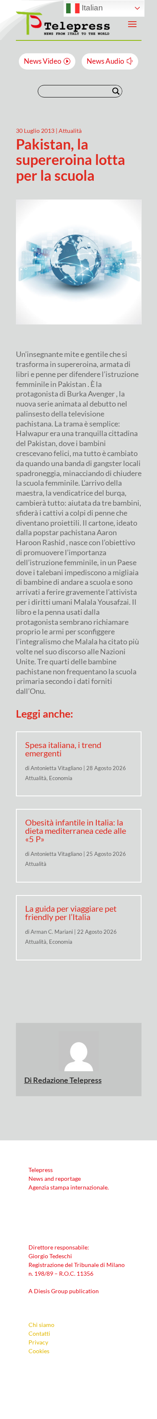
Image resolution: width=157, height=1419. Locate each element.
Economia (60, 778)
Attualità (70, 130)
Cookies (38, 1350)
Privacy (38, 1342)
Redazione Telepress (67, 1080)
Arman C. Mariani (52, 931)
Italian (91, 7)
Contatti (39, 1333)
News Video (42, 61)
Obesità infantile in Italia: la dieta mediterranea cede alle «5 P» (75, 830)
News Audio (105, 61)
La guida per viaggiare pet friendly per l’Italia (70, 912)
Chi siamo (41, 1324)
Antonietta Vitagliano (56, 768)
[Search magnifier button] (116, 91)
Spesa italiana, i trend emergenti (63, 749)
